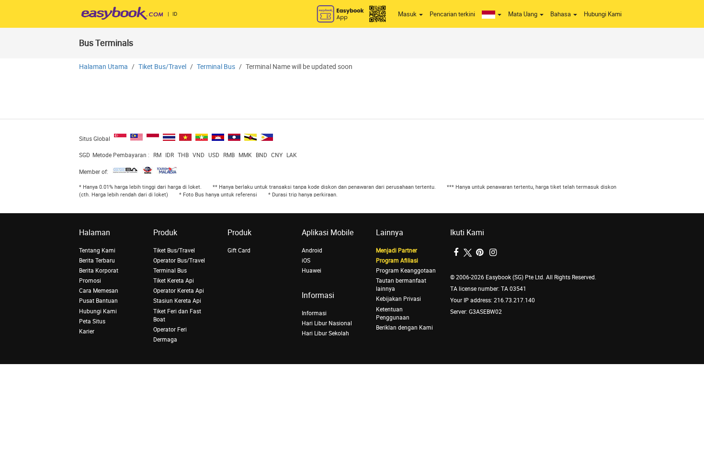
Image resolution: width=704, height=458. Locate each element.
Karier (86, 331)
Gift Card (238, 250)
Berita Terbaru (97, 260)
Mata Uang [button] (523, 14)
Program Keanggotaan (406, 270)
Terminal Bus (216, 67)
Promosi (90, 280)
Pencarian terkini (452, 14)
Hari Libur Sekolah (325, 333)
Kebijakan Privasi (398, 299)
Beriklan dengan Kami (404, 327)
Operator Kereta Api (178, 290)
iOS (306, 260)
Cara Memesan (98, 290)
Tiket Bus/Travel (162, 67)
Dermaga (165, 339)
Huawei (311, 270)
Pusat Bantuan (98, 301)
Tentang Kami (97, 250)
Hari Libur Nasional (327, 323)
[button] (491, 14)
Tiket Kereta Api (173, 280)
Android (312, 250)
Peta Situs (92, 321)
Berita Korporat (98, 270)
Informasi (314, 313)
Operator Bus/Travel (179, 260)
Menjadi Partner (396, 250)
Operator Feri (170, 329)
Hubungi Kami (603, 14)
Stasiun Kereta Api (177, 301)
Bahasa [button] (561, 14)
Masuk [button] (408, 14)
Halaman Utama (103, 67)
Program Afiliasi (397, 260)
